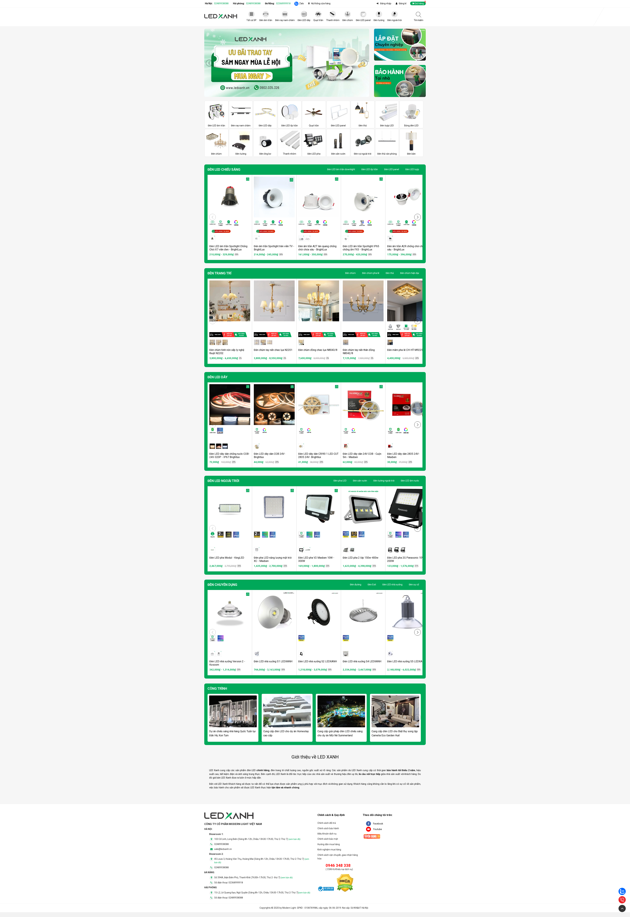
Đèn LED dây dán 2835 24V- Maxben (403, 455)
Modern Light (289, 907)
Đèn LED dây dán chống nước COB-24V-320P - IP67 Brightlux (229, 455)
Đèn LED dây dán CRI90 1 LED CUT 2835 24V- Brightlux (318, 455)
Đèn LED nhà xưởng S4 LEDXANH (362, 661)
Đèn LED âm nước (410, 480)
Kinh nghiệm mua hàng (329, 849)
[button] (364, 63)
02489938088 (221, 3)
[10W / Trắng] (301, 550)
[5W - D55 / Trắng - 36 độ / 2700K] (345, 238)
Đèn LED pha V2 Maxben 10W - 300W (316, 559)
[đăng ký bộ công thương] (325, 889)
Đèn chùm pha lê (370, 273)
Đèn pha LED (340, 480)
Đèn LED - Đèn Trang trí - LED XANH (220, 16)
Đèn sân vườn (360, 480)
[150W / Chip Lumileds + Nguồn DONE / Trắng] (345, 550)
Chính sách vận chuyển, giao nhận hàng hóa (337, 857)
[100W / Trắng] (256, 550)
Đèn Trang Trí (219, 273)
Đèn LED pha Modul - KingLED (226, 557)
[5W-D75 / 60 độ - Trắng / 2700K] (307, 238)
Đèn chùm (350, 273)
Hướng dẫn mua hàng (328, 844)
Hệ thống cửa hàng (320, 3)
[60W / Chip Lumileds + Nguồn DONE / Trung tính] (301, 653)
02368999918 (283, 3)
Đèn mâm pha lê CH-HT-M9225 (405, 350)
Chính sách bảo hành (328, 828)
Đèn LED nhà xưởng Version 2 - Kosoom (227, 663)
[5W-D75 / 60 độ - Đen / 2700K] (301, 238)
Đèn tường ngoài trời (383, 480)
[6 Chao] (218, 342)
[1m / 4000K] (218, 446)
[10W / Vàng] (390, 550)
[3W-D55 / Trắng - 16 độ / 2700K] (212, 238)
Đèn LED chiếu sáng (224, 169)
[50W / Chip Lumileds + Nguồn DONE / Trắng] (256, 653)
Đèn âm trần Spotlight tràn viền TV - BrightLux (274, 248)
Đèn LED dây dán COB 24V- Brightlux (269, 455)
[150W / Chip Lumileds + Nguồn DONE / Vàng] (352, 550)
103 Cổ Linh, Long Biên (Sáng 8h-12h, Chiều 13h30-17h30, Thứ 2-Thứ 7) (257, 839)
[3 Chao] (212, 342)
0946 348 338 (338, 865)
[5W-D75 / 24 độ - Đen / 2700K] (390, 238)
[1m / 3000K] (212, 446)
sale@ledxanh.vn (223, 849)
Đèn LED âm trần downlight (341, 169)
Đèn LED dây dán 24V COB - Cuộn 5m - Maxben (362, 455)
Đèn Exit (372, 584)
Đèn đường (355, 584)
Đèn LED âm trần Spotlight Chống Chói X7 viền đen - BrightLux (228, 248)
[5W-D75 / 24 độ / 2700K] (256, 238)
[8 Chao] (225, 342)
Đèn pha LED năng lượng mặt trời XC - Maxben (273, 559)
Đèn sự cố (414, 584)
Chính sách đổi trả (326, 823)
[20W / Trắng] (307, 550)
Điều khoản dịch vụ (326, 833)
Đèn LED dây (218, 377)
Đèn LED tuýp (412, 169)
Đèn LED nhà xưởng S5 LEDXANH (406, 661)
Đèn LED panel (391, 169)
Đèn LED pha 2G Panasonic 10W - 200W (406, 559)
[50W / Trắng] (212, 653)
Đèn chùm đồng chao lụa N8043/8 (317, 350)
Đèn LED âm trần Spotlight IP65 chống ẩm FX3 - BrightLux (361, 248)
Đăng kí (402, 3)
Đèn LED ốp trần (369, 169)
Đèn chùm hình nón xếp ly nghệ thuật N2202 (226, 351)
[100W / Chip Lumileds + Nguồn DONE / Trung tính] (345, 653)
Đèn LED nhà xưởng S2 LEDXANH (317, 661)
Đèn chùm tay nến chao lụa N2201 (273, 350)
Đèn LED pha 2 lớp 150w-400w (360, 557)
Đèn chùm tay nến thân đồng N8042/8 (359, 351)
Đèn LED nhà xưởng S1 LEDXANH (273, 661)
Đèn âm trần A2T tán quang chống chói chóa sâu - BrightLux (317, 248)
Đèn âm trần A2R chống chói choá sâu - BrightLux (406, 248)
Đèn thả (390, 273)
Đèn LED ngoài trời (223, 481)
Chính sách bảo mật (327, 839)
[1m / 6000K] (225, 446)
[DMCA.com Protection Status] (345, 883)
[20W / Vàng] (396, 550)
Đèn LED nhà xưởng (392, 584)
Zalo (301, 3)
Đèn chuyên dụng (222, 585)
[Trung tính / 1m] (345, 446)
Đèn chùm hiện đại (409, 273)
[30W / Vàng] (403, 550)
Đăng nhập (385, 3)
